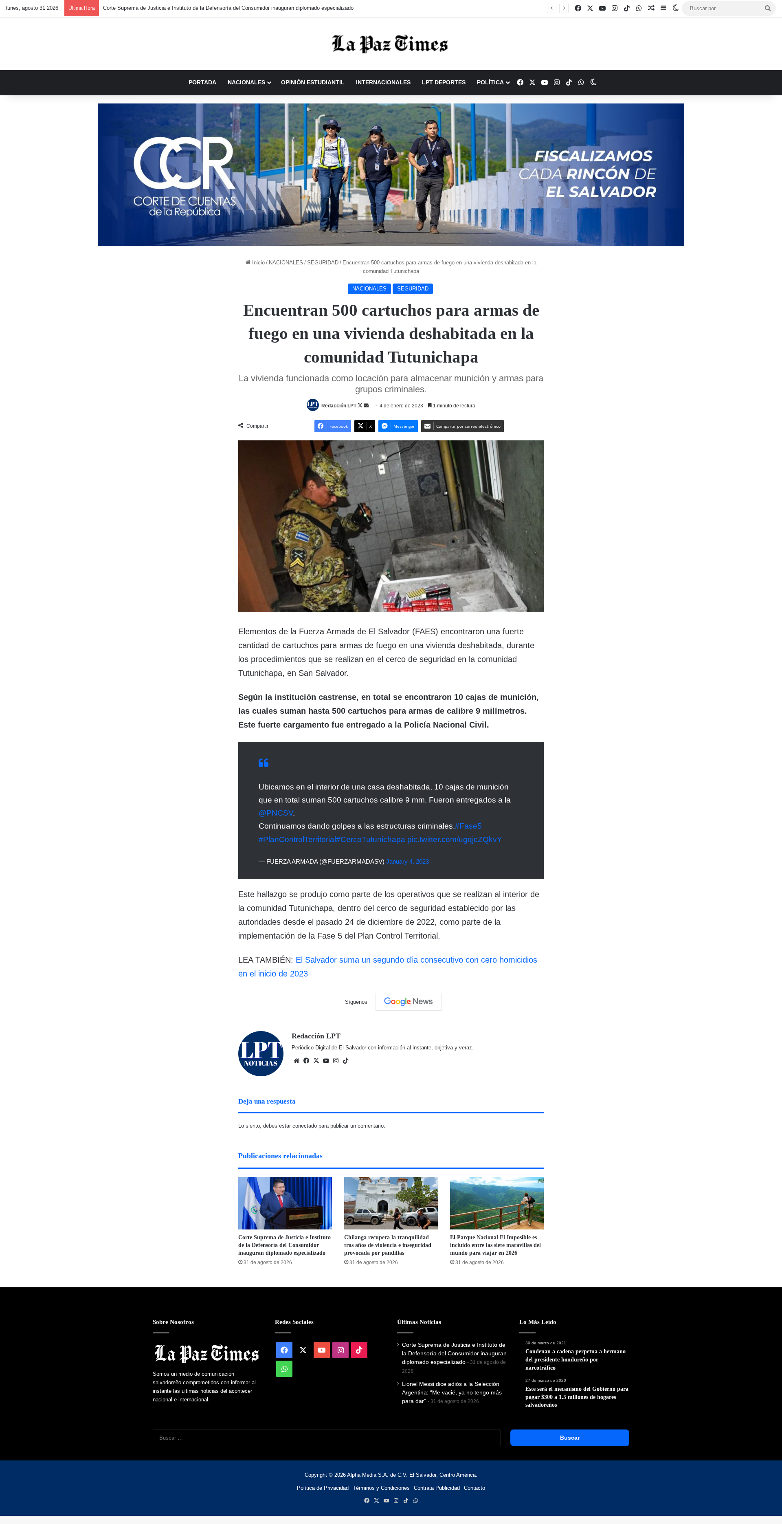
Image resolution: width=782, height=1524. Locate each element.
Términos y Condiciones (381, 1488)
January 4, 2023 (407, 861)
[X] (316, 1061)
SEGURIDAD (322, 262)
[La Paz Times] (391, 44)
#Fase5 (468, 826)
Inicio (257, 262)
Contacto (474, 1488)
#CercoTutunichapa (370, 839)
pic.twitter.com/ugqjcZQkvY (454, 839)
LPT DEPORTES (444, 82)
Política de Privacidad (323, 1488)
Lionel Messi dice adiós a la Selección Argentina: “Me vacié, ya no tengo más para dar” (452, 1392)
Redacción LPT (338, 406)
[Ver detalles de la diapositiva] (391, 174)
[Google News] (409, 1002)
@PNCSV (276, 813)
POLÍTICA (490, 82)
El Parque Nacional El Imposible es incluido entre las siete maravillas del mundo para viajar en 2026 (495, 1245)
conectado (304, 1126)
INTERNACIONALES (383, 82)
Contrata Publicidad (437, 1488)
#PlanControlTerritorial (297, 839)
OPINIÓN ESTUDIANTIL (313, 82)
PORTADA (202, 82)
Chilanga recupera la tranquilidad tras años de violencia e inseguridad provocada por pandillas (387, 1245)
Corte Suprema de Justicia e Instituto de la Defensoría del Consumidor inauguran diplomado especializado (228, 8)
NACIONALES (246, 82)
